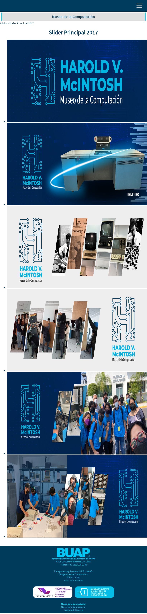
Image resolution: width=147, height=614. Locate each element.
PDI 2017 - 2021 (74, 577)
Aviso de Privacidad (73, 580)
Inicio (3, 23)
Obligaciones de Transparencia (74, 574)
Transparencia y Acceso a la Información (73, 571)
